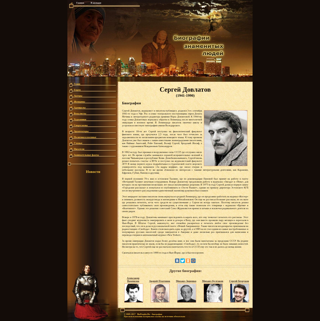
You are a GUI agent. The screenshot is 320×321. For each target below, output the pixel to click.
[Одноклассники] (188, 261)
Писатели (79, 149)
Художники (80, 119)
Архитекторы (81, 131)
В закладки (96, 3)
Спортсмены (81, 125)
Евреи (77, 89)
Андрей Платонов (159, 281)
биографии (157, 314)
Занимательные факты (86, 154)
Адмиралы (80, 107)
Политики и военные (85, 137)
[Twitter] (182, 261)
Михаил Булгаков (212, 281)
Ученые (78, 143)
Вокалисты (80, 113)
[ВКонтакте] (177, 261)
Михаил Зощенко (186, 281)
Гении (77, 83)
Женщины (79, 101)
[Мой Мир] (193, 261)
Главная (80, 3)
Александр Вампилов (133, 280)
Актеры (78, 95)
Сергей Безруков (239, 281)
